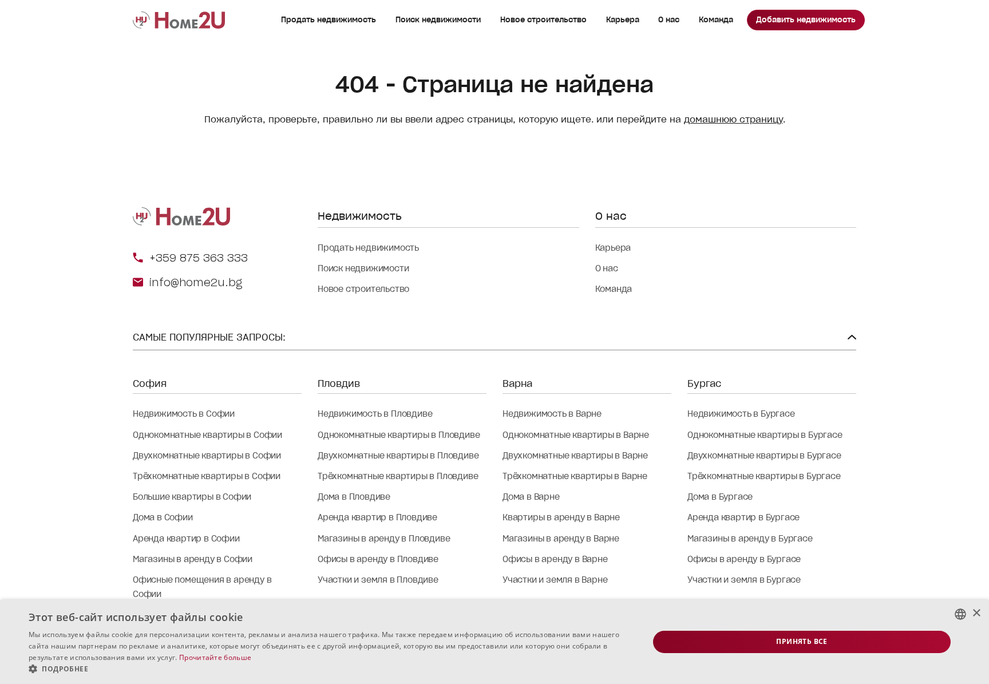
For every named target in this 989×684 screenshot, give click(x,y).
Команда (716, 20)
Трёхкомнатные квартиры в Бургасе (764, 476)
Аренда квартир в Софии (186, 538)
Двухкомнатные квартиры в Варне (575, 455)
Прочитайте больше (215, 657)
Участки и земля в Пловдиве (378, 580)
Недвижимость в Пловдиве (375, 414)
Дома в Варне (531, 497)
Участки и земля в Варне (555, 580)
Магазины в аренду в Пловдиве (384, 538)
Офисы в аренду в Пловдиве (378, 559)
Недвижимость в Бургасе (741, 414)
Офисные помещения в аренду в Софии (202, 587)
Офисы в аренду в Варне (555, 559)
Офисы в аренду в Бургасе (744, 559)
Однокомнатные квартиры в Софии (207, 435)
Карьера (622, 20)
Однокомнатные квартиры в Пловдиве (399, 435)
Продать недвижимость (328, 20)
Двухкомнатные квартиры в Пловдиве (398, 455)
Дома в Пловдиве (354, 497)
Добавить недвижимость (806, 20)
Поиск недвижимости (438, 20)
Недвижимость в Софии (184, 414)
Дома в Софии (163, 517)
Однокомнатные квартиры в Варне (576, 435)
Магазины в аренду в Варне (561, 538)
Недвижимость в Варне (552, 414)
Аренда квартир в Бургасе (743, 517)
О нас (668, 20)
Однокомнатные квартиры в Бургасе (764, 435)
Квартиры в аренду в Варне (561, 517)
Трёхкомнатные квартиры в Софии (206, 476)
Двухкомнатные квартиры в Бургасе (764, 455)
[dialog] (494, 642)
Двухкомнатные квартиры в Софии (207, 455)
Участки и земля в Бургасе (744, 580)
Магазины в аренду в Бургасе (750, 538)
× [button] (976, 613)
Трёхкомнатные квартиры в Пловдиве (398, 476)
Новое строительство (543, 20)
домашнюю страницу (733, 119)
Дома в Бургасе (720, 497)
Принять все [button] (801, 641)
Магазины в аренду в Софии (192, 559)
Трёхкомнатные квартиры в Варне (575, 476)
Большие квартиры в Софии (192, 497)
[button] (330, 669)
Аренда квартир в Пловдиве (377, 517)
